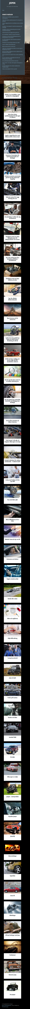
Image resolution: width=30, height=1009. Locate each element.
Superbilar (12, 876)
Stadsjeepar (12, 955)
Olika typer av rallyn (12, 777)
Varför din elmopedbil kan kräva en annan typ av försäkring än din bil (12, 49)
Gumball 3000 (12, 737)
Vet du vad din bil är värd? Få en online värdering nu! (12, 55)
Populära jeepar (12, 816)
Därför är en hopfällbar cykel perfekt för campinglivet (10, 17)
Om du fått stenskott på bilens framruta (10, 60)
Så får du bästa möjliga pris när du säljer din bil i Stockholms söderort (12, 52)
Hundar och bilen (12, 717)
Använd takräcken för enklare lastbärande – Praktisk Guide (11, 66)
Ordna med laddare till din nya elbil (9, 69)
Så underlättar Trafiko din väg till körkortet (11, 34)
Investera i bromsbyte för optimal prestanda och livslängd (12, 27)
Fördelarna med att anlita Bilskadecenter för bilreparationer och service (11, 37)
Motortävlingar (12, 856)
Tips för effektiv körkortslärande (8, 44)
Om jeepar (12, 994)
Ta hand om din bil (12, 658)
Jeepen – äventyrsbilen (12, 797)
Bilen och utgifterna (12, 618)
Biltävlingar (13, 915)
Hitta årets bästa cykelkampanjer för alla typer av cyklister (12, 20)
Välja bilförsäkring (12, 638)
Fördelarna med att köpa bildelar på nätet (11, 42)
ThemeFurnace (5, 1006)
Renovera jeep (12, 975)
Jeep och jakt (12, 678)
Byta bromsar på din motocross (8, 46)
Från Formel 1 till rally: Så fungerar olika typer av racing (12, 63)
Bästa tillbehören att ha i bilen (12, 520)
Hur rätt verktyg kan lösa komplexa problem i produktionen (11, 40)
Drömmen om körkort (12, 559)
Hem (3, 10)
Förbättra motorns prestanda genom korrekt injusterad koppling (11, 30)
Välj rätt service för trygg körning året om (10, 32)
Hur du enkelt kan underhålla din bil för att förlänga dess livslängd (11, 58)
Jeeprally (12, 836)
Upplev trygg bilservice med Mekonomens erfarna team (12, 23)
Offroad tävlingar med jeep (12, 935)
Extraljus (12, 757)
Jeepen (12, 3)
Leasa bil (12, 895)
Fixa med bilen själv (12, 500)
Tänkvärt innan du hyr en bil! (12, 539)
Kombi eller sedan (12, 599)
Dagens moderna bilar (12, 579)
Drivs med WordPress (6, 1005)
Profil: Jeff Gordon (12, 698)
